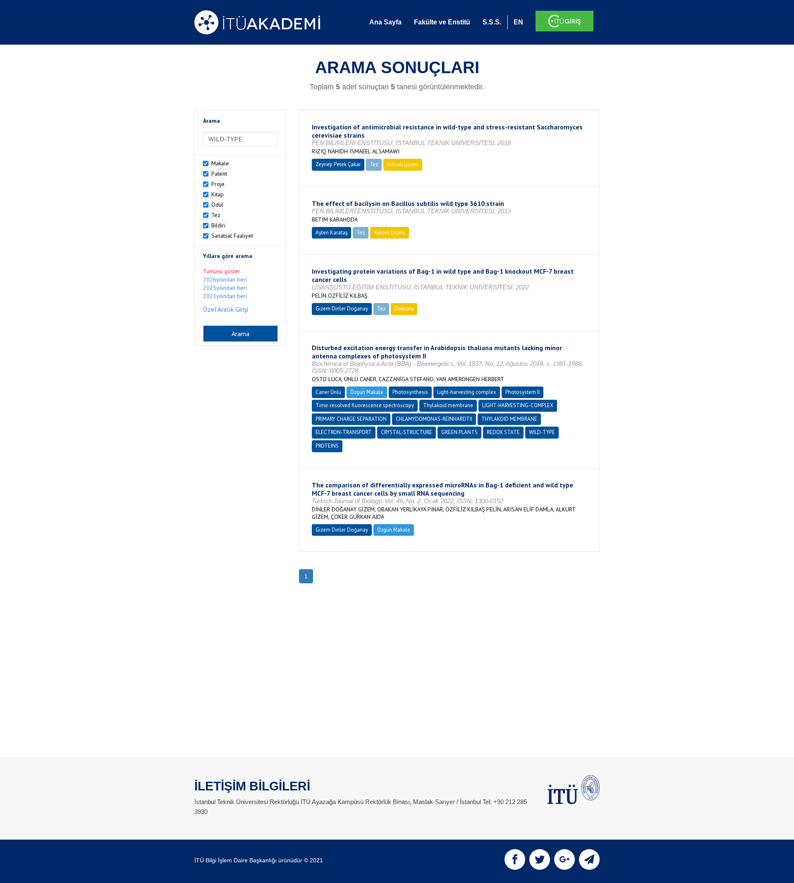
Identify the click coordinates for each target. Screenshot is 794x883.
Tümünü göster (221, 271)
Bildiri (218, 225)
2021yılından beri (225, 296)
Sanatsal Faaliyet (232, 235)
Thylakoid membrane (448, 405)
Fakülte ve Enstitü (442, 22)
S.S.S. (492, 22)
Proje (218, 184)
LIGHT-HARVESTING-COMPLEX (517, 405)
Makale (220, 163)
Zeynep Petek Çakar (338, 164)
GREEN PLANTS (459, 432)
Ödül (217, 204)
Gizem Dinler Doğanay (342, 308)
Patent (219, 173)
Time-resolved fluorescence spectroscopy (365, 405)
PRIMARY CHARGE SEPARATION (351, 418)
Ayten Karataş (331, 232)
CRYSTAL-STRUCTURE (406, 432)
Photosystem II (522, 392)
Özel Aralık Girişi (225, 309)
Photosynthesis (410, 392)
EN (518, 22)
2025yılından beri (225, 287)
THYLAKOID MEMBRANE (509, 418)
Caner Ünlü (328, 392)
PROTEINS (327, 445)
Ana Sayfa (385, 22)
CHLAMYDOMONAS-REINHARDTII (434, 418)
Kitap (217, 194)
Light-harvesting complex (466, 392)
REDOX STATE (503, 432)
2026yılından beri (225, 279)
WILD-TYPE (542, 432)
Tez (215, 215)
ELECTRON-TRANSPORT (344, 432)
